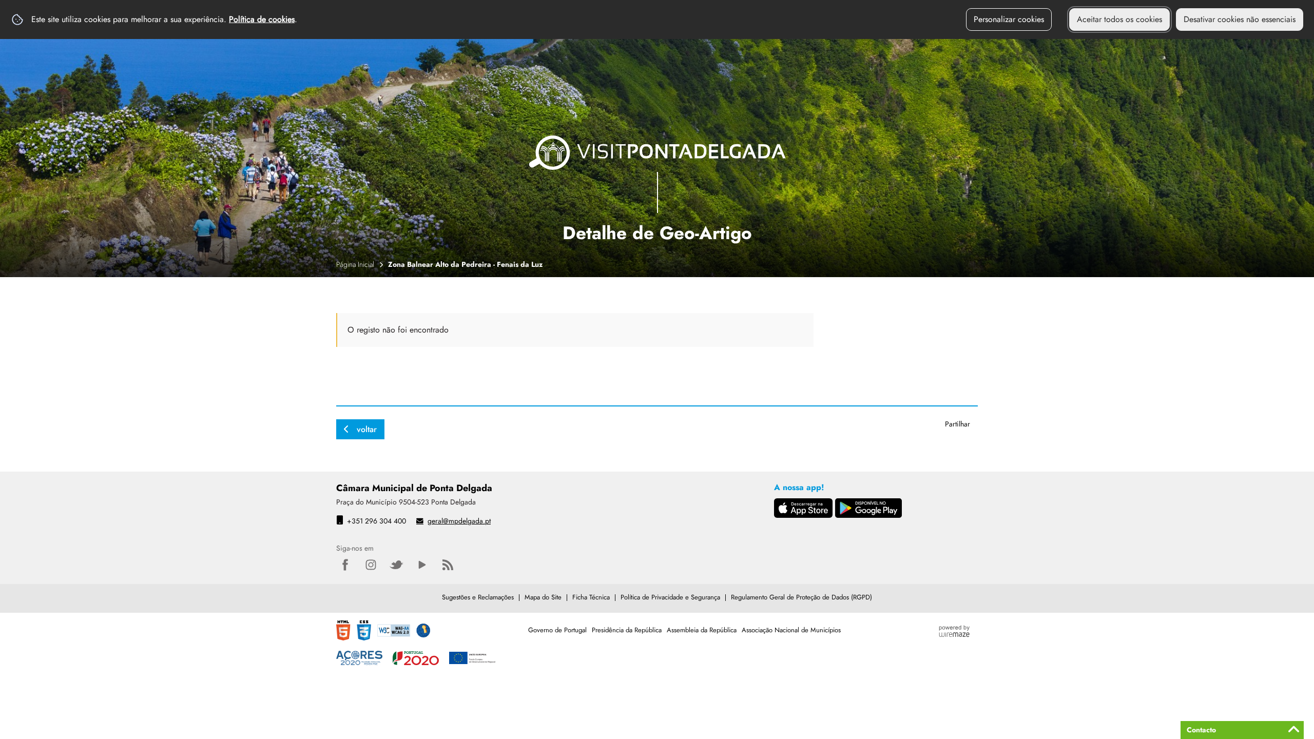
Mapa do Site (543, 597)
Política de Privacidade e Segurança (670, 597)
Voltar (367, 429)
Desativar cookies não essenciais (1240, 19)
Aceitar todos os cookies (1119, 19)
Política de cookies (262, 19)
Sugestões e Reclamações (478, 597)
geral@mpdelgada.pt (459, 521)
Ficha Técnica (591, 597)
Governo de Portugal (557, 630)
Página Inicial (355, 264)
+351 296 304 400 (376, 521)
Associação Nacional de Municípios (791, 630)
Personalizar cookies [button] (1009, 19)
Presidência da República (627, 630)
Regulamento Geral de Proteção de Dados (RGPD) (801, 597)
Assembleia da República (702, 630)
